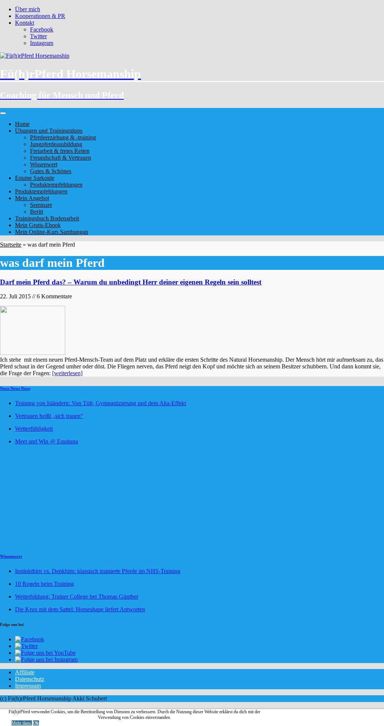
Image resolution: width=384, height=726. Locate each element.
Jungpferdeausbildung (56, 144)
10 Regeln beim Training (44, 584)
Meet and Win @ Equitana (46, 441)
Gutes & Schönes (50, 171)
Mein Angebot (32, 198)
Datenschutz (29, 679)
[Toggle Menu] (3, 113)
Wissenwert (43, 164)
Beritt (36, 211)
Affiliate (24, 672)
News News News (15, 388)
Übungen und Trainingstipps (48, 130)
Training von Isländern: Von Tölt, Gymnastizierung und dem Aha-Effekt (100, 403)
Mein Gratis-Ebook (38, 225)
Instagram (41, 43)
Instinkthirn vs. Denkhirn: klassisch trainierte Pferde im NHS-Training (97, 571)
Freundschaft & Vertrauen (60, 157)
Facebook (41, 29)
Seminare (41, 205)
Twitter (38, 36)
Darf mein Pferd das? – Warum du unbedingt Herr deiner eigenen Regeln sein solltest (130, 282)
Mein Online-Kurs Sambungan (51, 232)
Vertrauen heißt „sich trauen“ (49, 416)
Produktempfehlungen (56, 184)
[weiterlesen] (67, 373)
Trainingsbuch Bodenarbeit (47, 218)
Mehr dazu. (22, 723)
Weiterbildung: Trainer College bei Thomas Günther (76, 596)
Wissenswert (11, 556)
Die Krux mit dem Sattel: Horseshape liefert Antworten (80, 609)
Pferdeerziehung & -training (63, 137)
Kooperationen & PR (40, 16)
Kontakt (24, 22)
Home (22, 124)
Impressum (28, 686)
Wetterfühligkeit (34, 428)
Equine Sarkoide (34, 178)
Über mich (27, 9)
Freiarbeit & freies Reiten (60, 151)
